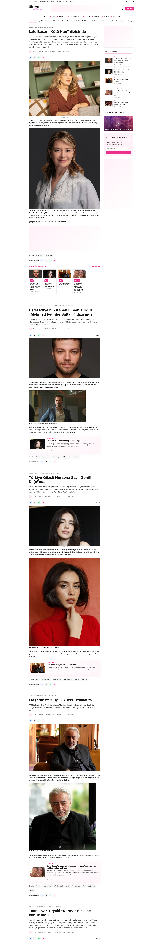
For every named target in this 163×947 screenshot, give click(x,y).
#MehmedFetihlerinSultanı (71, 457)
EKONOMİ (71, 1)
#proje (77, 679)
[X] (130, 1)
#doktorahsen (57, 679)
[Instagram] (127, 1)
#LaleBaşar (48, 255)
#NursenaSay (68, 679)
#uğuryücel (91, 886)
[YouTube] (133, 1)
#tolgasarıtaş (76, 886)
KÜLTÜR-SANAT (44, 1)
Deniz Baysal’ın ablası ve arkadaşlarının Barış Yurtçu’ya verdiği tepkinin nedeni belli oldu (94, 21)
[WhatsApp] (39, 57)
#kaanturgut (56, 457)
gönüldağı (85, 679)
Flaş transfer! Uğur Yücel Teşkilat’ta (53, 21)
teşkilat (32, 890)
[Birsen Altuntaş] (36, 8)
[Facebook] (30, 57)
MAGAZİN (35, 1)
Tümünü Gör (96, 266)
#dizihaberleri (46, 457)
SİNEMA (58, 1)
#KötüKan (39, 255)
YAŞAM (52, 1)
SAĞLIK (65, 1)
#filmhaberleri (58, 886)
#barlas (38, 886)
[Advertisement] (83, 8)
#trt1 (84, 886)
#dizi (37, 457)
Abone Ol (130, 8)
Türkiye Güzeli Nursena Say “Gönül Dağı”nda (49, 285)
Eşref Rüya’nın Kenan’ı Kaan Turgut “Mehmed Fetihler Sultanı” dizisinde (35, 286)
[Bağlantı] (43, 57)
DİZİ (30, 1)
